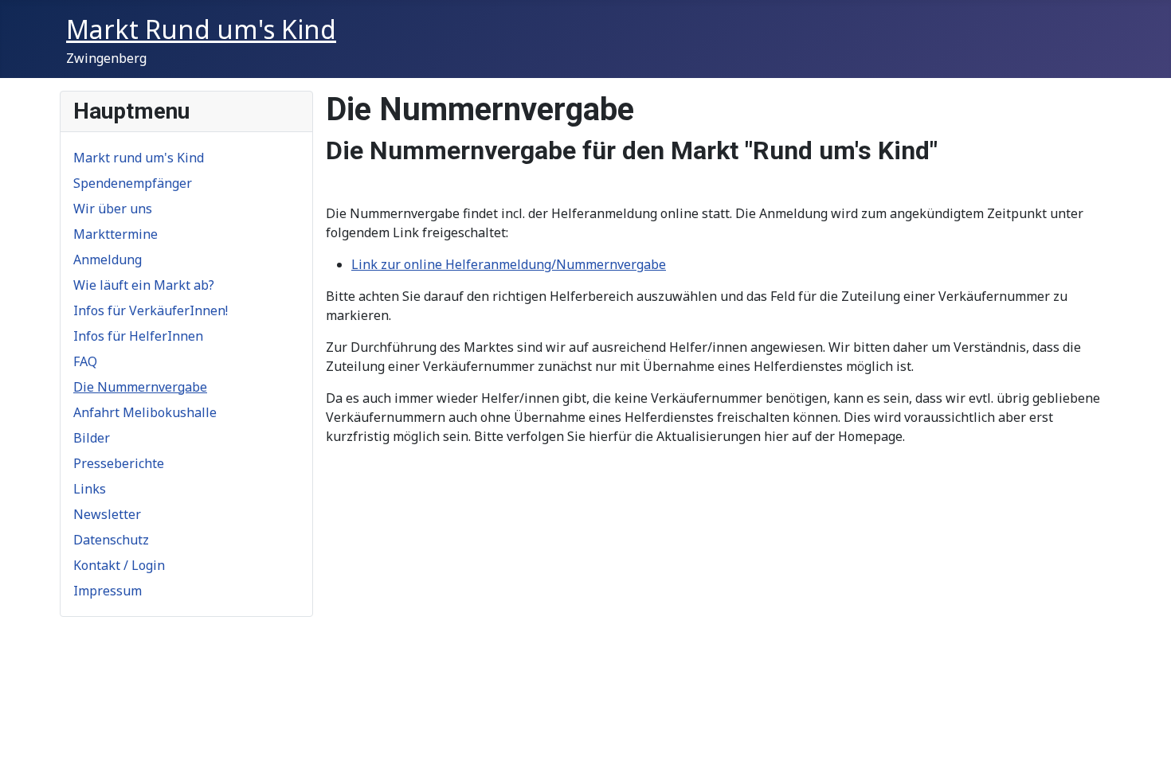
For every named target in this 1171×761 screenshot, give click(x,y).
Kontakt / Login (119, 565)
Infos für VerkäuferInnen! (150, 310)
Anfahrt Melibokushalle (145, 412)
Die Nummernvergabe (140, 387)
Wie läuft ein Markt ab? (143, 285)
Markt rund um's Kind (138, 157)
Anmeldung (107, 259)
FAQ (85, 361)
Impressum (107, 590)
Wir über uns (112, 208)
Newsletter (107, 514)
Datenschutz (111, 539)
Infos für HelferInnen (138, 336)
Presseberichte (118, 463)
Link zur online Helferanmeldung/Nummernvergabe (508, 264)
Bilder (91, 438)
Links (89, 489)
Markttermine (115, 234)
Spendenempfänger (132, 183)
